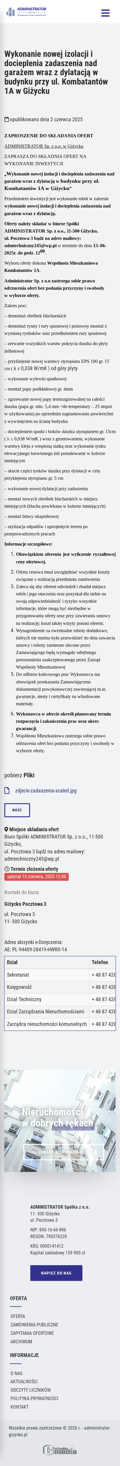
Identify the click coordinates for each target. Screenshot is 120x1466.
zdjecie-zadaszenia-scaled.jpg (45, 791)
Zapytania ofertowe (32, 1333)
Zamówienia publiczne (34, 1325)
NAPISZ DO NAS (56, 1273)
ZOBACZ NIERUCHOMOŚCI (64, 1152)
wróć (17, 810)
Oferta (17, 1316)
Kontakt (19, 1407)
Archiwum (21, 1341)
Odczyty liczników (30, 1390)
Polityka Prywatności (34, 1398)
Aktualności (24, 1381)
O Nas (16, 1373)
